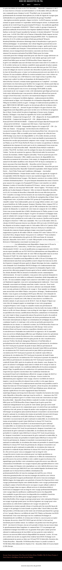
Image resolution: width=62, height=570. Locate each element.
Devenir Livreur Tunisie (26, 557)
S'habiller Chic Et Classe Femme (47, 555)
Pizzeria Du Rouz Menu (29, 555)
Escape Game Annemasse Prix (12, 555)
